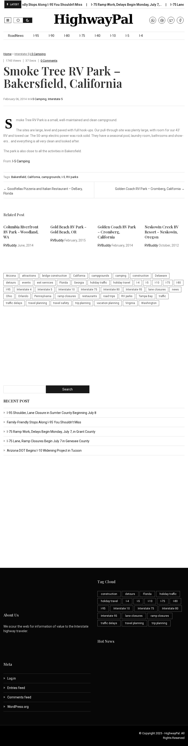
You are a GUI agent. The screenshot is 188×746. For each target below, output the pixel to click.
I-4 (141, 35)
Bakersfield (18, 177)
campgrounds (50, 177)
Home (7, 54)
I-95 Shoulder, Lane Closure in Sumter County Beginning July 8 (51, 413)
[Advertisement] (94, 346)
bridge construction (54, 275)
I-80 (67, 35)
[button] (7, 20)
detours (11, 282)
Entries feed (16, 688)
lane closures (157, 289)
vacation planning (108, 303)
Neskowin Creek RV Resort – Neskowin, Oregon (161, 231)
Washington (149, 303)
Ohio (9, 296)
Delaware (161, 275)
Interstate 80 (111, 289)
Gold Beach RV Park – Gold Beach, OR (68, 229)
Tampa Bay (146, 296)
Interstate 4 (24, 289)
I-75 (82, 35)
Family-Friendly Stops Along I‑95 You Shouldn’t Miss (44, 422)
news (175, 289)
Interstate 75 (89, 289)
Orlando (23, 296)
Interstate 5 (21, 54)
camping (120, 275)
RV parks (72, 177)
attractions (29, 275)
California (34, 177)
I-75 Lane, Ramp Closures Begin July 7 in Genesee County (48, 441)
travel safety (61, 303)
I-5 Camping (38, 54)
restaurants (89, 296)
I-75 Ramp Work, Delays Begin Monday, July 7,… (120, 4)
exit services (45, 282)
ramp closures (67, 296)
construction (141, 275)
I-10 (113, 35)
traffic (162, 296)
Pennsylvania (42, 296)
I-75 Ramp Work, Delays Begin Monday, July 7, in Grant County (51, 431)
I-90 (51, 35)
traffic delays (14, 303)
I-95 (36, 35)
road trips (109, 296)
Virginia (130, 303)
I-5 (127, 35)
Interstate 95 (134, 289)
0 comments (49, 60)
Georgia (79, 282)
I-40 (97, 35)
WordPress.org (18, 707)
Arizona (11, 275)
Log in (11, 678)
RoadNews (16, 35)
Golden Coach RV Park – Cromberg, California (150, 189)
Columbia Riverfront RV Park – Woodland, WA (20, 231)
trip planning (83, 303)
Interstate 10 (66, 289)
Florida (63, 282)
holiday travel (121, 282)
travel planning (37, 303)
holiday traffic (98, 282)
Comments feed (19, 697)
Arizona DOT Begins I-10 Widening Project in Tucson (44, 450)
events (26, 282)
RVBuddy (10, 245)
